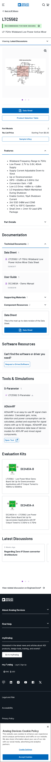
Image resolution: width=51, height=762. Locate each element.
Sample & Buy (25, 139)
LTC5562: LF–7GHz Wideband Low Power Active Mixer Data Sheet (25, 261)
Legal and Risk (8, 697)
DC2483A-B (27, 469)
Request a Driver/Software (17, 364)
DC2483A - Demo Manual (21, 283)
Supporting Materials (16, 297)
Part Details (10, 222)
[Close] (48, 727)
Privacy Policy (8, 718)
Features (8, 150)
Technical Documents (16, 244)
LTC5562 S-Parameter (19, 395)
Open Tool (9, 440)
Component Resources (17, 305)
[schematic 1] (25, 72)
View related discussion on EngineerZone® (21, 588)
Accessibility (7, 708)
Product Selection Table (27, 118)
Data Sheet (27, 110)
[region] (25, 742)
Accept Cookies (25, 757)
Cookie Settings (25, 749)
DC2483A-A (27, 505)
